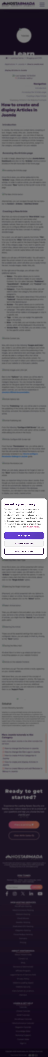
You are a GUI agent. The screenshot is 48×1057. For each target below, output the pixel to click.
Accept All (25, 535)
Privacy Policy (32, 527)
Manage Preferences (24, 543)
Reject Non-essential (24, 551)
